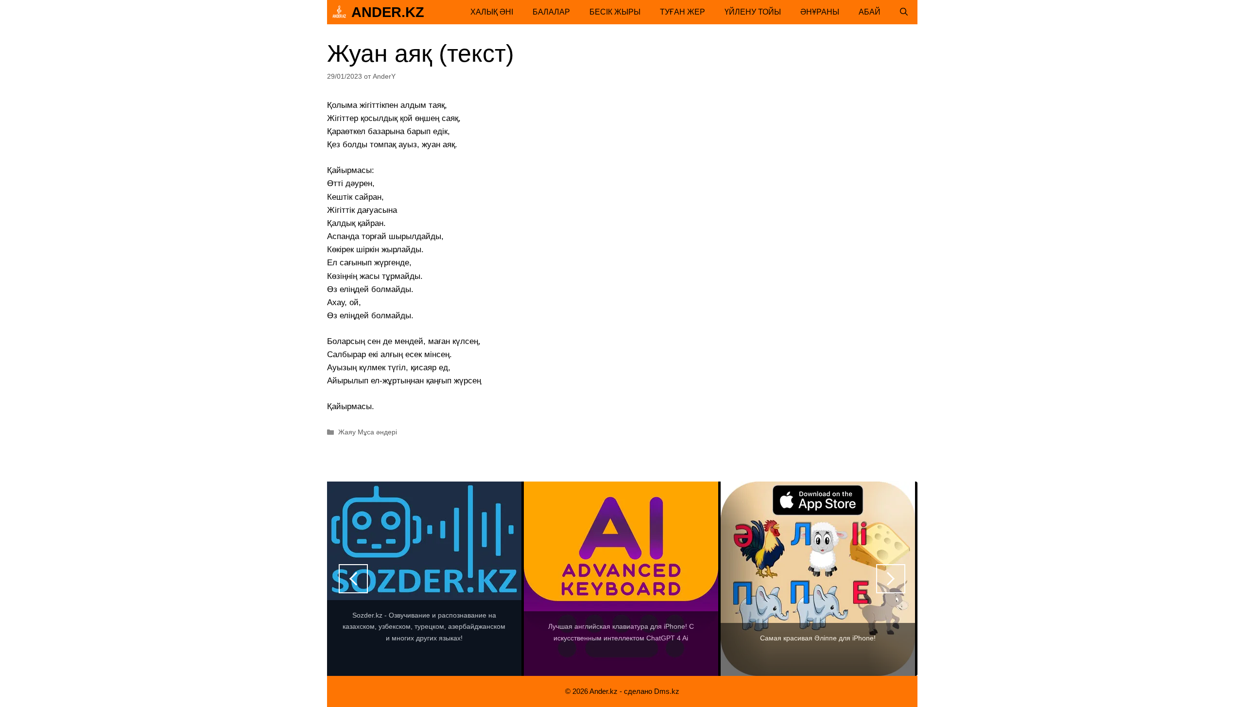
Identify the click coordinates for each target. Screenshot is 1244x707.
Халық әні (491, 12)
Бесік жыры (614, 12)
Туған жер (682, 12)
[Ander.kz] (339, 12)
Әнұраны (819, 12)
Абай (870, 12)
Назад (353, 578)
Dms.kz (666, 691)
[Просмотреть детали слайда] (424, 579)
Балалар (551, 12)
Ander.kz (387, 12)
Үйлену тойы (753, 12)
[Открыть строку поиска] (903, 12)
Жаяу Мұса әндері (367, 432)
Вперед (890, 578)
